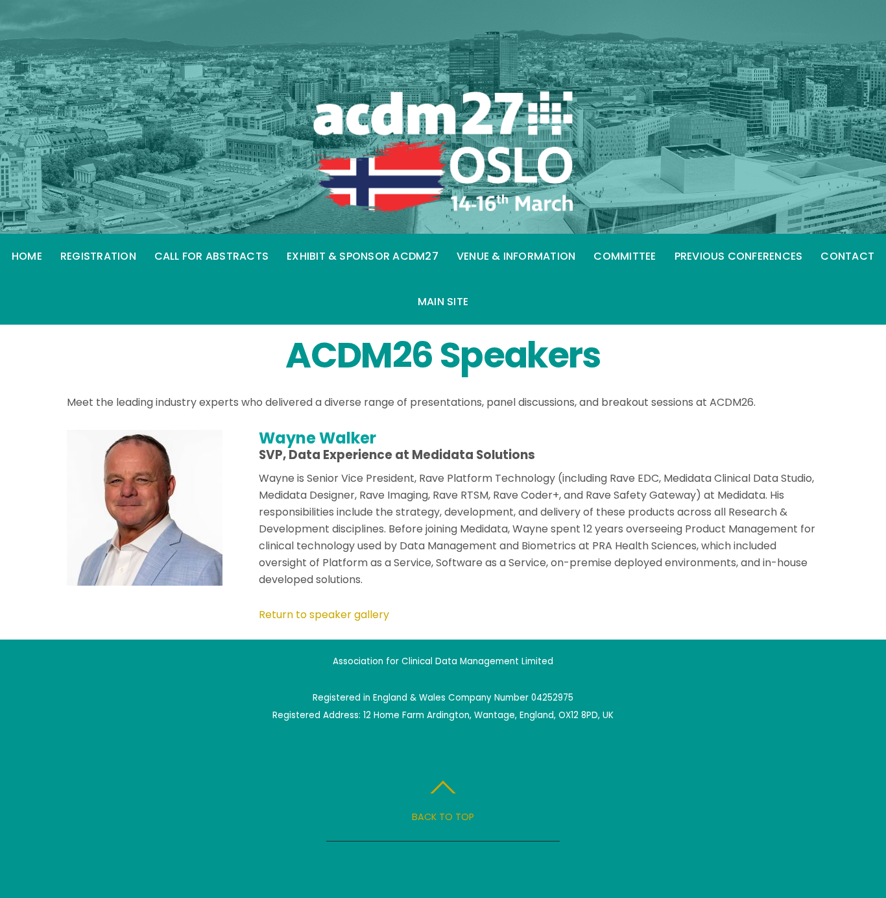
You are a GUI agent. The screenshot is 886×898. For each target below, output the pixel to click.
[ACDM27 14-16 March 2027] (443, 199)
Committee (624, 256)
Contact (847, 256)
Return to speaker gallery (324, 614)
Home (27, 256)
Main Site (443, 301)
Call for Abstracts (211, 256)
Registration (98, 256)
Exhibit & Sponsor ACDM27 (362, 256)
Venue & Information (516, 256)
